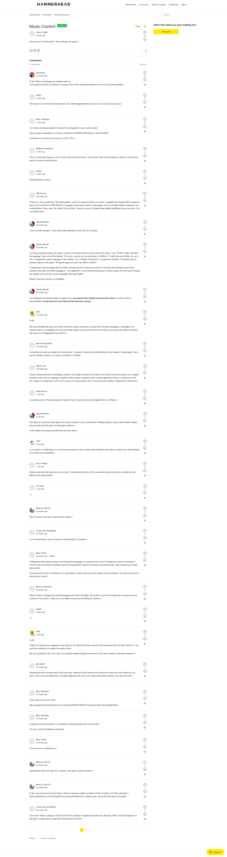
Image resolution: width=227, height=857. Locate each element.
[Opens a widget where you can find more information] (215, 852)
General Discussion (62, 15)
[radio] (144, 32)
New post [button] (166, 32)
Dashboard (173, 5)
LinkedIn (38, 50)
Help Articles (131, 5)
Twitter (35, 50)
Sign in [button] (184, 5)
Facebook (31, 50)
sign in (37, 838)
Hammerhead (34, 15)
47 (146, 51)
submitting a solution (61, 374)
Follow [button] (138, 26)
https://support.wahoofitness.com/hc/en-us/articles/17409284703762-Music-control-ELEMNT (69, 133)
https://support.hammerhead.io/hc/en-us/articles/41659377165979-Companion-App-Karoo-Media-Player (73, 705)
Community (144, 5)
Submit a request (159, 5)
